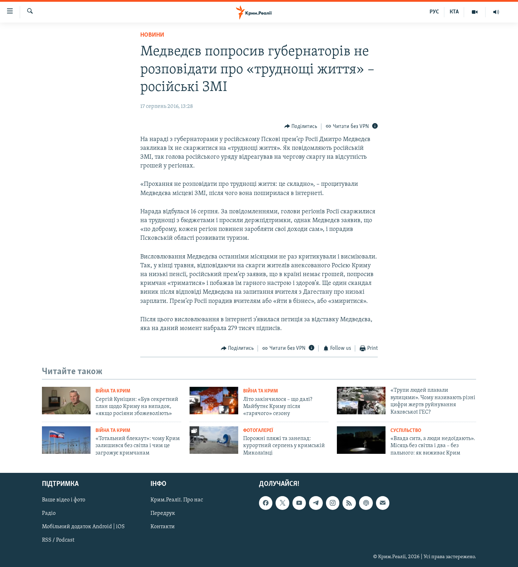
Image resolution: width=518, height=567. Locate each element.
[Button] (300, 126)
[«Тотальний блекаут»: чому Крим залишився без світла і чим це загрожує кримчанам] (66, 440)
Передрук (162, 514)
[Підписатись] (382, 503)
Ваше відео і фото (63, 500)
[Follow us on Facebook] (265, 503)
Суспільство (405, 430)
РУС (434, 12)
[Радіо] (496, 12)
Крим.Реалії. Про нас (176, 500)
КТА (454, 12)
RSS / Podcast (58, 540)
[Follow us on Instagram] (332, 503)
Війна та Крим (112, 391)
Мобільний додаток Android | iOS (83, 527)
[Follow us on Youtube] (299, 503)
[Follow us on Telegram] (315, 503)
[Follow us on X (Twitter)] (282, 503)
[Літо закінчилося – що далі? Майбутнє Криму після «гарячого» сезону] (214, 400)
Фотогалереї (258, 430)
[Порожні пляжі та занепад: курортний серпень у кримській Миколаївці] (214, 440)
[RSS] (349, 503)
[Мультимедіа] (475, 12)
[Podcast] (365, 503)
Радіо (49, 514)
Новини (152, 35)
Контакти (162, 527)
